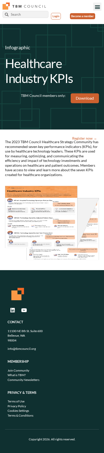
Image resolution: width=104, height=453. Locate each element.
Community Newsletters (23, 379)
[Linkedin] (13, 310)
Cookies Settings (18, 410)
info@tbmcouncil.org (22, 348)
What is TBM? (17, 375)
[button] (97, 7)
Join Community (18, 370)
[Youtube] (24, 310)
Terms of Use (16, 401)
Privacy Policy (17, 406)
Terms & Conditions (20, 415)
